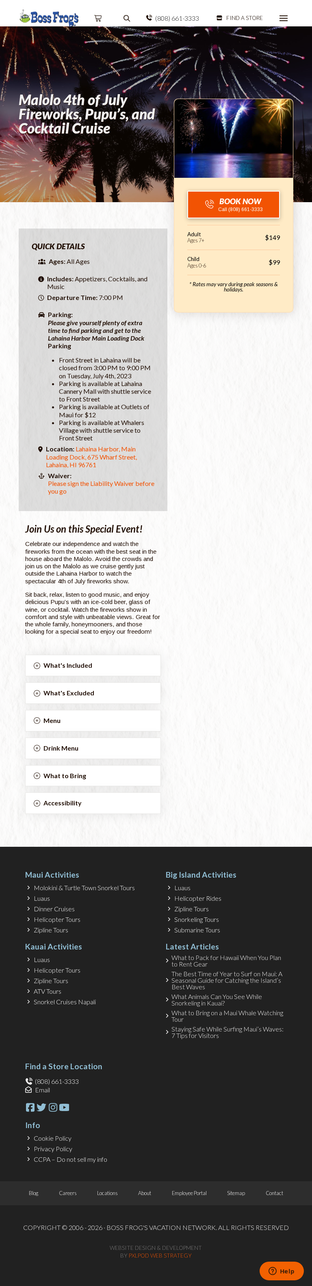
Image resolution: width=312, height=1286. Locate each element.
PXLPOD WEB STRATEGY (160, 1255)
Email (42, 1090)
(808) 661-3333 (177, 18)
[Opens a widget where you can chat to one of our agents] (281, 1272)
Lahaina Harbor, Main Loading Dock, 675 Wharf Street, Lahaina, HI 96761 (91, 456)
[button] (98, 18)
